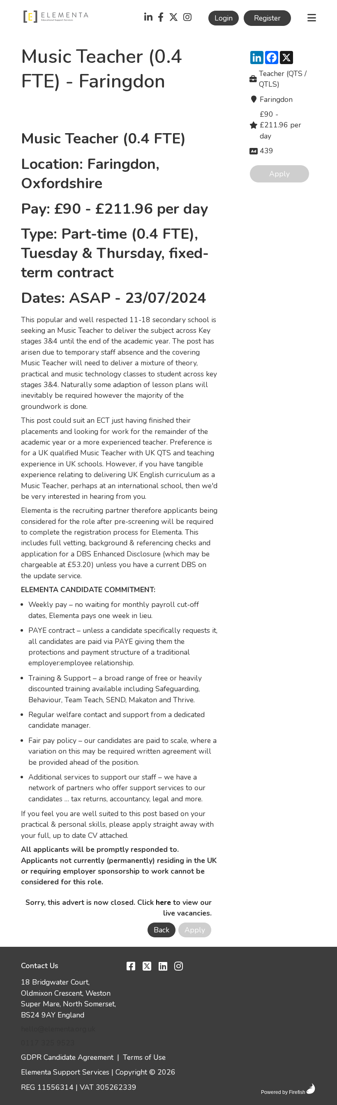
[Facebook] (160, 18)
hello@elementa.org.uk (58, 1029)
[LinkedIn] (148, 18)
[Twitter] (173, 18)
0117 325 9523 (48, 1043)
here (163, 902)
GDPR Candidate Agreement (67, 1057)
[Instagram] (187, 18)
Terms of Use (144, 1057)
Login (224, 18)
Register (267, 18)
